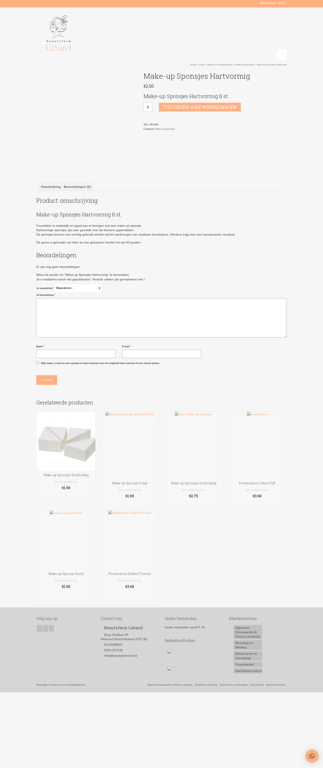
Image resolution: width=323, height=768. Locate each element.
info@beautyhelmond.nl (120, 655)
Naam (40, 346)
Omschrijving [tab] (51, 186)
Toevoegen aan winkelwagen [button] (129, 504)
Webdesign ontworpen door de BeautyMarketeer (61, 685)
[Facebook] (39, 3)
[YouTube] (52, 3)
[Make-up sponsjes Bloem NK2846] (86, 121)
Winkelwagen (272, 3)
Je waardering (45, 288)
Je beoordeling (45, 295)
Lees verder (66, 494)
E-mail (126, 346)
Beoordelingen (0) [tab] (77, 186)
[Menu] (282, 54)
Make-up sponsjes (165, 129)
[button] (312, 756)
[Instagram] (46, 3)
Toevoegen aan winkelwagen (200, 107)
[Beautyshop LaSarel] (75, 34)
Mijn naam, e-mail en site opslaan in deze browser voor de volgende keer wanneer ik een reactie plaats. (100, 363)
